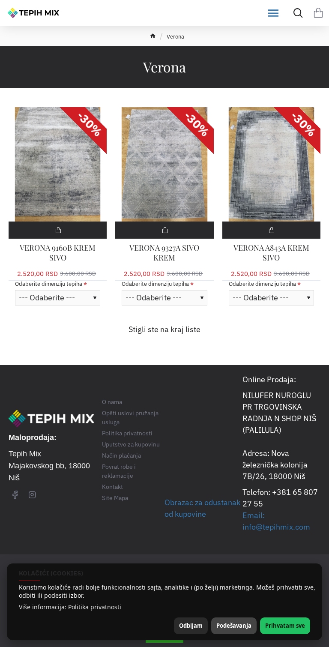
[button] (58, 230)
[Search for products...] (296, 13)
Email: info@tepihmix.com (276, 521)
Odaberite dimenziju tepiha (48, 284)
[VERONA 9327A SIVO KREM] (164, 164)
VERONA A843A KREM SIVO (271, 253)
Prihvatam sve (285, 625)
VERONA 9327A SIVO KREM (164, 253)
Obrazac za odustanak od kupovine (202, 508)
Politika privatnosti (94, 607)
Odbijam (191, 625)
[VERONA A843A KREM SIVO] (271, 164)
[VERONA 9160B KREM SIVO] (58, 164)
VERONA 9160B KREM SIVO (58, 253)
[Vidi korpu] (318, 13)
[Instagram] (32, 494)
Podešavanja (233, 625)
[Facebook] (15, 494)
